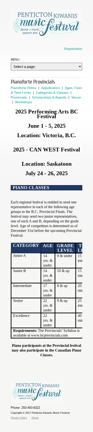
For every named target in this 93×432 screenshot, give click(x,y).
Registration (73, 49)
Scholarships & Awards (49, 97)
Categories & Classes (52, 92)
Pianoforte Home (23, 88)
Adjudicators (50, 88)
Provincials (19, 97)
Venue (76, 97)
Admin (35, 417)
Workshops (23, 102)
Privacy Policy (19, 417)
